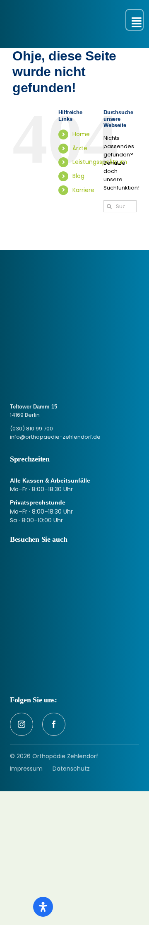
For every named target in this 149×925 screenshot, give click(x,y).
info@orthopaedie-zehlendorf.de (55, 437)
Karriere (83, 190)
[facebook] (53, 724)
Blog (78, 176)
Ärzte (79, 148)
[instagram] (21, 724)
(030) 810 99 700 (31, 428)
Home (81, 134)
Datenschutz (71, 768)
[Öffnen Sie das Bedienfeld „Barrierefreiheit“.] (43, 907)
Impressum (26, 768)
